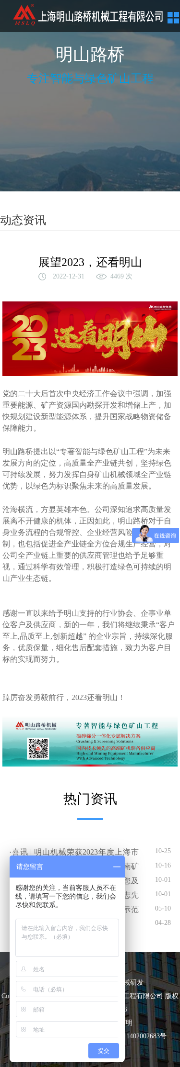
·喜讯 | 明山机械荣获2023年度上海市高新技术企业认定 (74, 853)
